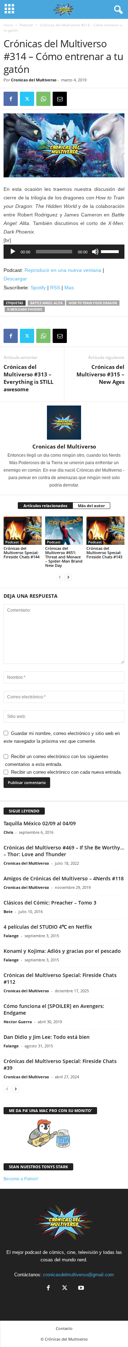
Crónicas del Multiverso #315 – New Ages (100, 374)
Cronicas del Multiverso (34, 79)
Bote (8, 911)
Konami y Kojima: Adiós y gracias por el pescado (62, 951)
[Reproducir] (12, 251)
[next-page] (68, 577)
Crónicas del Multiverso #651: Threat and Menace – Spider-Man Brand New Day (63, 557)
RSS (55, 287)
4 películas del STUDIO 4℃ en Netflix (48, 926)
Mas (69, 287)
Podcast (26, 24)
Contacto (64, 1328)
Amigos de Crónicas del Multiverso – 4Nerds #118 (64, 878)
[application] (64, 252)
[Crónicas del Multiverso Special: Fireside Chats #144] (23, 530)
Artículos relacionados (45, 505)
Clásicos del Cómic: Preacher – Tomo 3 (50, 902)
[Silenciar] (95, 251)
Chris (8, 832)
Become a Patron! (21, 1178)
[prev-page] (59, 577)
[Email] (60, 99)
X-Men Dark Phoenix (24, 309)
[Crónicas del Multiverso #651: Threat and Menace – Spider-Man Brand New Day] (64, 530)
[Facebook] (11, 99)
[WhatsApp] (43, 99)
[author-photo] (64, 423)
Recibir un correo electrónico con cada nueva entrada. (66, 772)
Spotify (38, 287)
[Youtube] (80, 1288)
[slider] (111, 251)
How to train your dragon (93, 303)
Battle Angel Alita (46, 303)
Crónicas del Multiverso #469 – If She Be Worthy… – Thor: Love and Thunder (64, 851)
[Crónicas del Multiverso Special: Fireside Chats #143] (105, 530)
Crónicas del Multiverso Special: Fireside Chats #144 (21, 552)
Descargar (15, 278)
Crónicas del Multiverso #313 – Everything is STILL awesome (28, 378)
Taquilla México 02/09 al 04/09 (40, 823)
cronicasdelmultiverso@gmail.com (78, 1274)
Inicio (8, 24)
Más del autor (91, 505)
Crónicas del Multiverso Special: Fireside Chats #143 (104, 552)
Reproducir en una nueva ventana (63, 270)
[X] (27, 99)
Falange (11, 935)
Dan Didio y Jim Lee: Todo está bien (47, 1037)
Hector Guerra (18, 1021)
